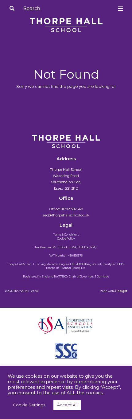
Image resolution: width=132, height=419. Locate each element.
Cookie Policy (66, 238)
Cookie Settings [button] (29, 404)
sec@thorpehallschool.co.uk (66, 215)
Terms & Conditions (66, 234)
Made (103, 291)
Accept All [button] (67, 404)
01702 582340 (72, 209)
